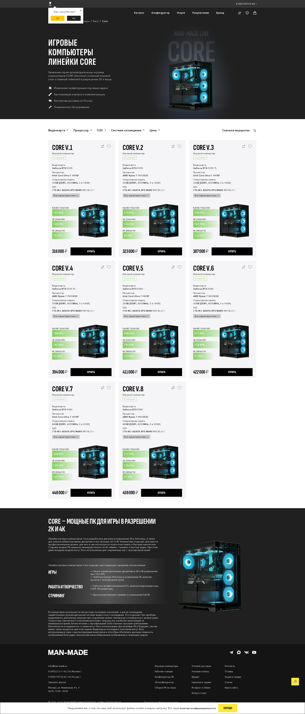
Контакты (230, 666)
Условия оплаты (200, 671)
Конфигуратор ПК (164, 676)
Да (57, 18)
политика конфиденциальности (198, 708)
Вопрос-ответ (199, 693)
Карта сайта (231, 687)
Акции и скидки (233, 676)
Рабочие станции (164, 671)
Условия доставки (201, 666)
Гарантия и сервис (201, 682)
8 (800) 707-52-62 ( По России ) (64, 676)
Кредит (196, 676)
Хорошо (228, 708)
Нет (74, 18)
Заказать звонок (57, 682)
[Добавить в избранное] (109, 148)
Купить (91, 251)
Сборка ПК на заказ (165, 687)
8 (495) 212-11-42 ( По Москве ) (64, 671)
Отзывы (229, 671)
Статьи (228, 682)
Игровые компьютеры (166, 666)
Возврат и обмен (201, 687)
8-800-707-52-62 (245, 3)
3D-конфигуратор (164, 682)
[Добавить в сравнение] (102, 148)
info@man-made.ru (57, 666)
